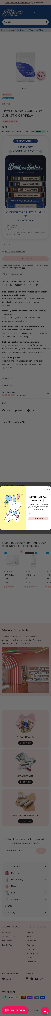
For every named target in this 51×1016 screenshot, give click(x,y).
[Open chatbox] (45, 1010)
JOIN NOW (38, 518)
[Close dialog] (48, 488)
